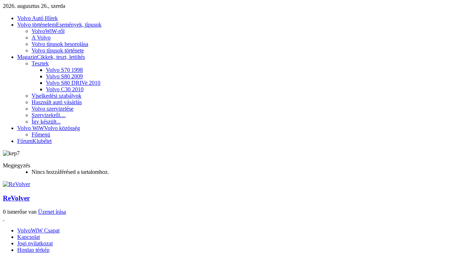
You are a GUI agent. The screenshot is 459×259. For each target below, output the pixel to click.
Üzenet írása (52, 212)
